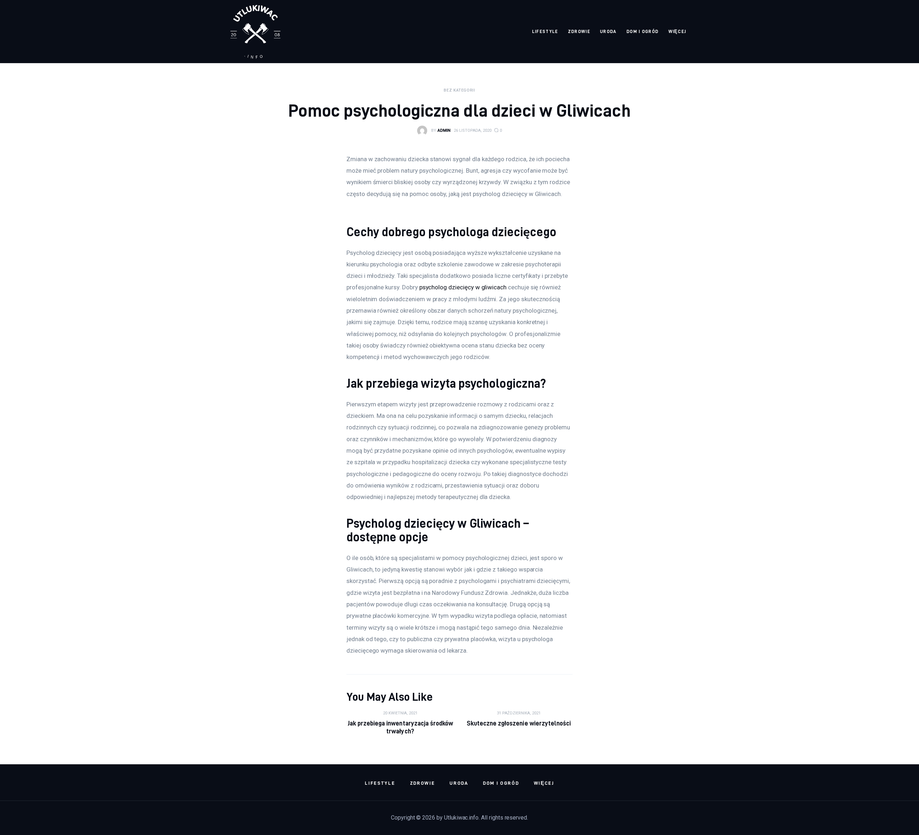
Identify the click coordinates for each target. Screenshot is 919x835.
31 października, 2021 (519, 713)
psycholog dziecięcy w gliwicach (463, 287)
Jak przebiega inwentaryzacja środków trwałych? (400, 727)
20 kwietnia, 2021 (400, 713)
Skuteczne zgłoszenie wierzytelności (519, 723)
